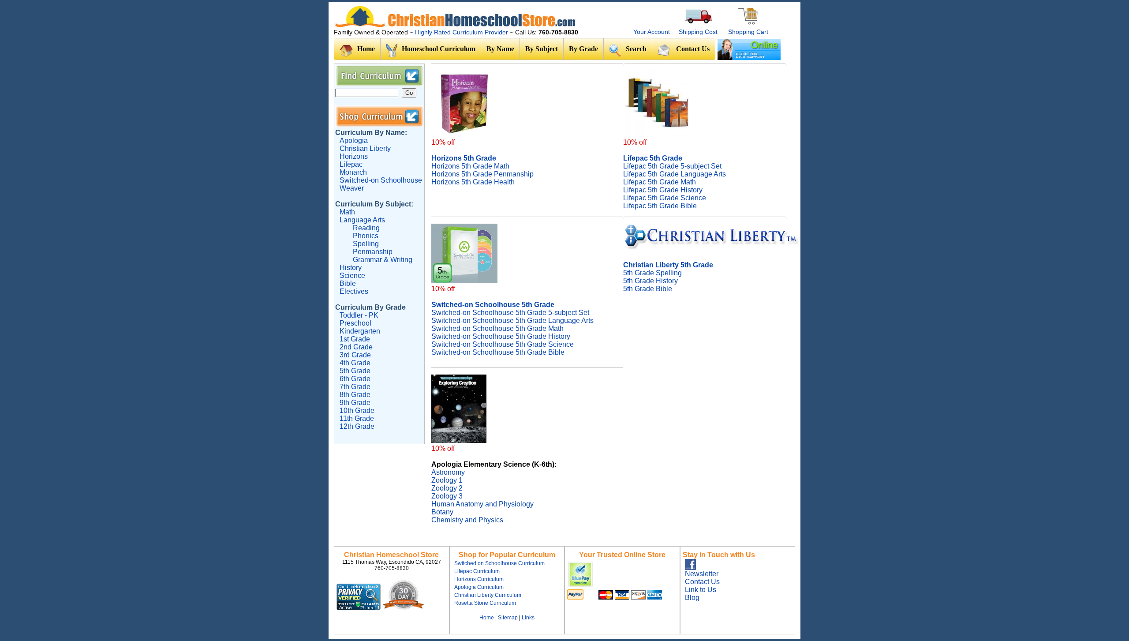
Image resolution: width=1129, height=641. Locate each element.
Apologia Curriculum (479, 587)
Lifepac (351, 164)
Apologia (354, 140)
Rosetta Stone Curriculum (485, 603)
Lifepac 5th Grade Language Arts (674, 174)
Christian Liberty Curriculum (487, 595)
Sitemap (508, 618)
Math (347, 212)
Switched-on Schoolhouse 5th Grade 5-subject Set (510, 312)
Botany (442, 512)
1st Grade (355, 339)
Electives (354, 291)
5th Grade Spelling (652, 273)
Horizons (354, 156)
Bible (348, 283)
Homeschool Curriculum (438, 48)
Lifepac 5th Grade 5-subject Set (672, 166)
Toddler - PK (359, 315)
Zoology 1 (447, 480)
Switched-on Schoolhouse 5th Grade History (500, 336)
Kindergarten (360, 331)
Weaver (352, 188)
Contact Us (693, 48)
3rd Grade (355, 355)
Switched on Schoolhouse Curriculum (499, 563)
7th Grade (355, 386)
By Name (500, 48)
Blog (692, 597)
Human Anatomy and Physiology (482, 504)
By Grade (583, 48)
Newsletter (701, 573)
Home (366, 48)
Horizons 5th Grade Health (473, 182)
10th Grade (357, 410)
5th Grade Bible (647, 288)
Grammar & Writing (382, 259)
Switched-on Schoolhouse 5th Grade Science (502, 344)
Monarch (353, 172)
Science (352, 275)
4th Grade (355, 363)
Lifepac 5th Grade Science (664, 198)
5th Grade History (650, 281)
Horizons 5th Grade (463, 158)
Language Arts (362, 220)
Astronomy (448, 472)
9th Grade (355, 402)
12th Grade (357, 426)
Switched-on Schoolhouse (381, 180)
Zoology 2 (447, 488)
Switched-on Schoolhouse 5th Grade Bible (497, 352)
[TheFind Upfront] (381, 607)
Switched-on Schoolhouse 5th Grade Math (497, 328)
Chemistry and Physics (467, 520)
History (351, 267)
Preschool (355, 323)
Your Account (651, 31)
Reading (366, 228)
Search (636, 48)
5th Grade (355, 371)
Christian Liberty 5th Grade (668, 265)
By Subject (541, 48)
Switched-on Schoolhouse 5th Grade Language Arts (512, 320)
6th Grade (355, 378)
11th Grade (357, 418)
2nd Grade (356, 347)
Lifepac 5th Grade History (663, 190)
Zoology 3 (447, 496)
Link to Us (700, 589)
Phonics (365, 236)
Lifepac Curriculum (477, 571)
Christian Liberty (365, 148)
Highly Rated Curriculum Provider (462, 32)
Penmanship (373, 251)
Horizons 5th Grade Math (470, 166)
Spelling (366, 243)
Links (528, 618)
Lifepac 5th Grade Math (659, 182)
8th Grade (355, 394)
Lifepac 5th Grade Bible (660, 206)
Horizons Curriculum (479, 579)
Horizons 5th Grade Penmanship (482, 174)
